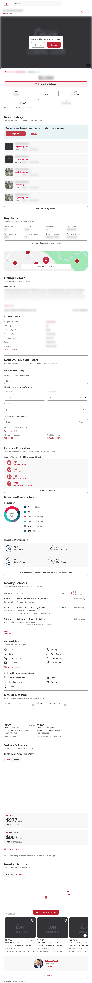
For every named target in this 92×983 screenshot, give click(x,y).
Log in (38, 45)
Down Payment (10, 404)
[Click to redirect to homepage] (6, 4)
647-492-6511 (49, 967)
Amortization (51, 392)
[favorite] (32, 705)
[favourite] (82, 12)
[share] (88, 12)
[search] (37, 3)
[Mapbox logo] (10, 914)
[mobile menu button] (88, 4)
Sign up (54, 45)
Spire (5, 13)
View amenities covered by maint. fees (46, 243)
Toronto (11, 13)
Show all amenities (12, 667)
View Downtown (11, 849)
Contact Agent (46, 975)
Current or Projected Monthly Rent (16, 375)
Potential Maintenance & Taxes (15, 416)
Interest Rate (8, 392)
